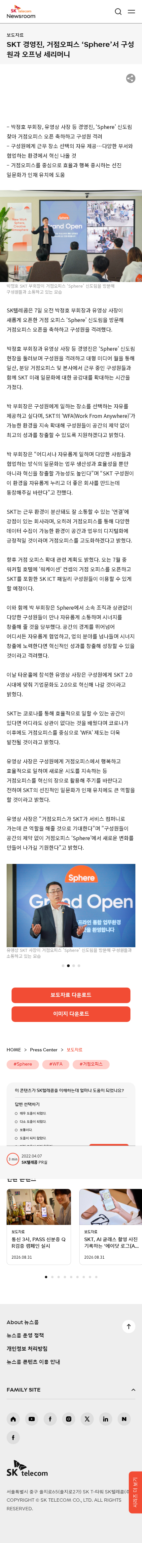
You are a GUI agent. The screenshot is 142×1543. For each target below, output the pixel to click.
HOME (14, 1050)
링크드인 (105, 1419)
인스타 (68, 1419)
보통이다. (26, 1130)
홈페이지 (13, 1419)
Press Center (43, 1050)
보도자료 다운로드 (71, 995)
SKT (23, 11)
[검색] (118, 12)
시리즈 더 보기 (135, 1492)
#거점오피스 (91, 1064)
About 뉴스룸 (23, 1322)
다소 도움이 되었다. (33, 1121)
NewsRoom (21, 15)
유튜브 (31, 1419)
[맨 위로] (128, 1326)
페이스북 (50, 1419)
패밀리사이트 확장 (71, 1390)
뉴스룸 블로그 (124, 1419)
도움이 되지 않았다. (33, 1138)
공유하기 (130, 78)
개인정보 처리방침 (27, 1349)
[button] (63, 965)
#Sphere (23, 1064)
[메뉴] (131, 12)
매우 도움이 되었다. (33, 1113)
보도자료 (15, 35)
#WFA (55, 1064)
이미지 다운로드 (71, 1014)
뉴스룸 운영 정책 (25, 1335)
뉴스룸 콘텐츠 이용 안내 (33, 1362)
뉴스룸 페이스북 (13, 1437)
